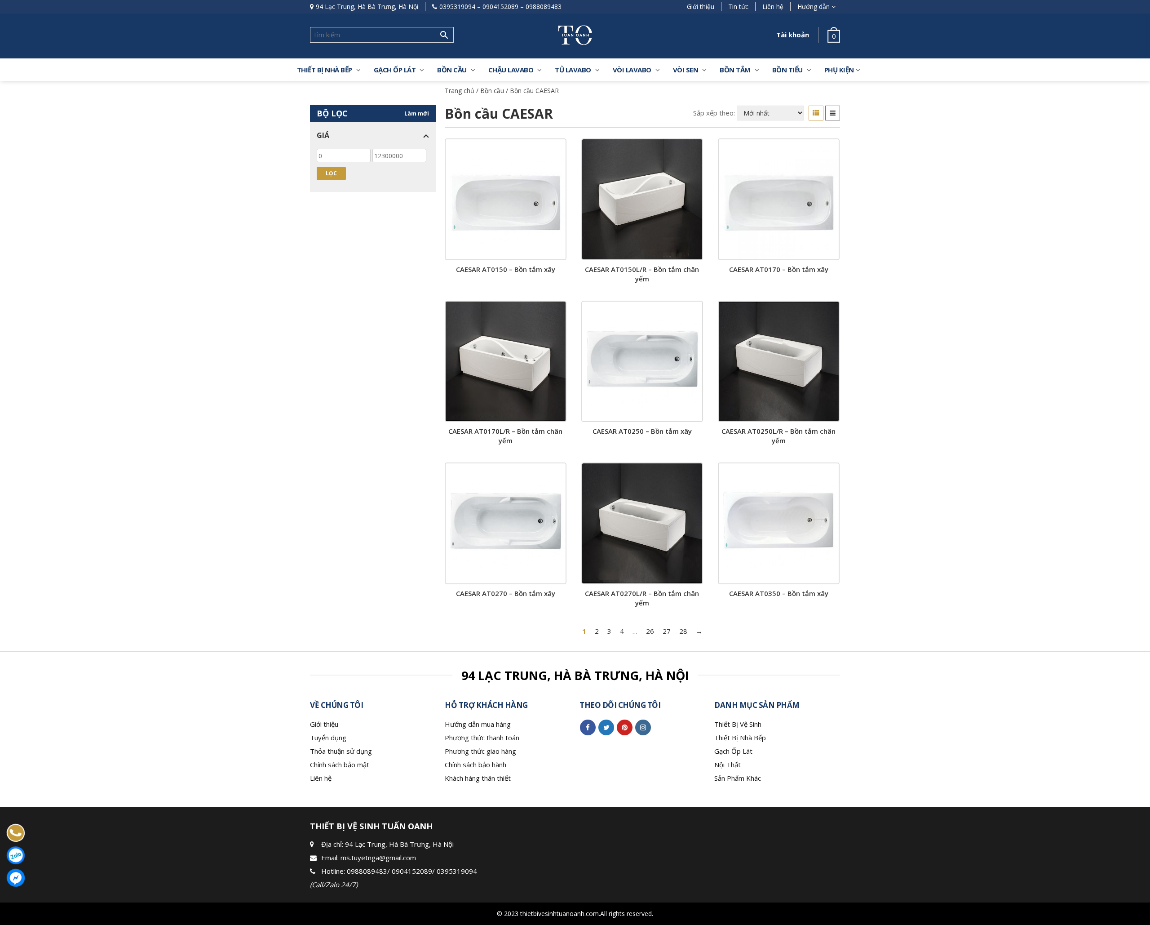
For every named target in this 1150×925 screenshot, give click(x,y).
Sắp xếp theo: (714, 112)
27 (667, 631)
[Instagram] (643, 727)
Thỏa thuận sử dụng (341, 751)
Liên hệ (772, 6)
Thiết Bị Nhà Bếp (740, 737)
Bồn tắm (735, 69)
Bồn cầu (492, 90)
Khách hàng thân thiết (478, 778)
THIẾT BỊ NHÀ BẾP (324, 69)
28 (683, 631)
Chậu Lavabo (511, 69)
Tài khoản (792, 34)
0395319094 (457, 6)
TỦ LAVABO (573, 69)
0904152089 (500, 6)
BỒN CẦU (452, 69)
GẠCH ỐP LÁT (395, 69)
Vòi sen (686, 69)
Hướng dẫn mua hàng (478, 724)
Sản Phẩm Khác (737, 778)
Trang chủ (459, 90)
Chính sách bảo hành (475, 764)
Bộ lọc (332, 113)
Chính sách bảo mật (339, 764)
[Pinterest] (624, 727)
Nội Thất (727, 764)
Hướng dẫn (813, 6)
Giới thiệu (700, 6)
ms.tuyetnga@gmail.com (378, 857)
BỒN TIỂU (787, 69)
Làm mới (416, 113)
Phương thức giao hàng (480, 751)
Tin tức (738, 6)
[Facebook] (588, 727)
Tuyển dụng (328, 737)
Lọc (331, 173)
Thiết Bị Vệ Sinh (737, 724)
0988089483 (544, 6)
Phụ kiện (839, 69)
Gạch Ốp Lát (733, 751)
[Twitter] (606, 727)
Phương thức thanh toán (482, 737)
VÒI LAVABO (632, 69)
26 (650, 631)
